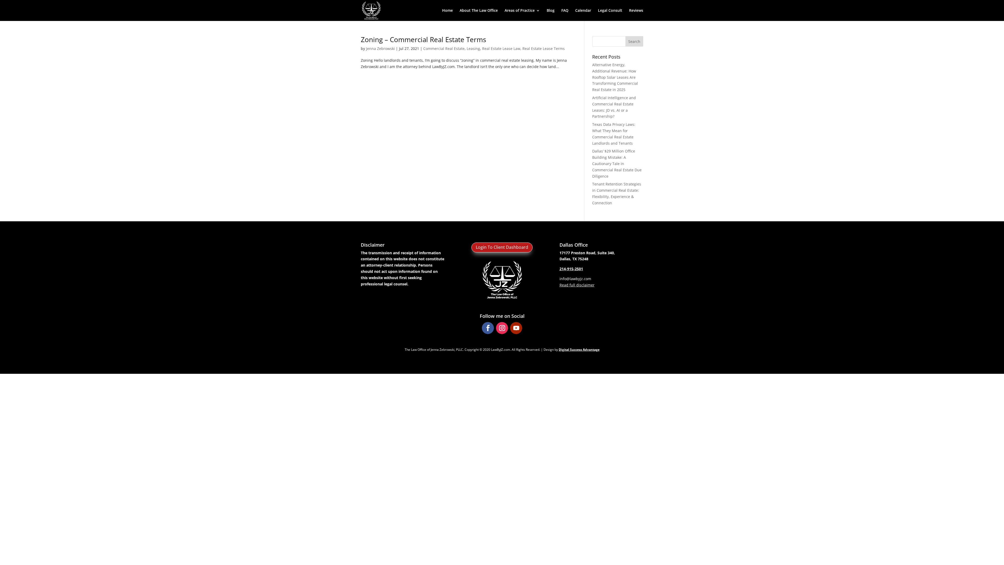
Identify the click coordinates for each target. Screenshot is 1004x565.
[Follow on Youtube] (516, 328)
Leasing (473, 48)
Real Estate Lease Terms (543, 48)
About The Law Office (479, 11)
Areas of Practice (520, 11)
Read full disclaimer (577, 284)
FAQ (564, 11)
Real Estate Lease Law (501, 48)
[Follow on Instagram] (502, 328)
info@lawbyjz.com (575, 278)
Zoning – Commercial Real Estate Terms (423, 39)
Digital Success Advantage (579, 349)
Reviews (636, 11)
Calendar (583, 11)
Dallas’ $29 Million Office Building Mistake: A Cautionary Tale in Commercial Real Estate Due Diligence (617, 163)
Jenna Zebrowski (380, 48)
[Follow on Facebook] (488, 328)
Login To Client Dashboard (502, 247)
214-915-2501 (571, 268)
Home (447, 11)
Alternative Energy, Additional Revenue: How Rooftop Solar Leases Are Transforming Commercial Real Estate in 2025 (615, 77)
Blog (551, 11)
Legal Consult (610, 11)
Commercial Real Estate (444, 48)
